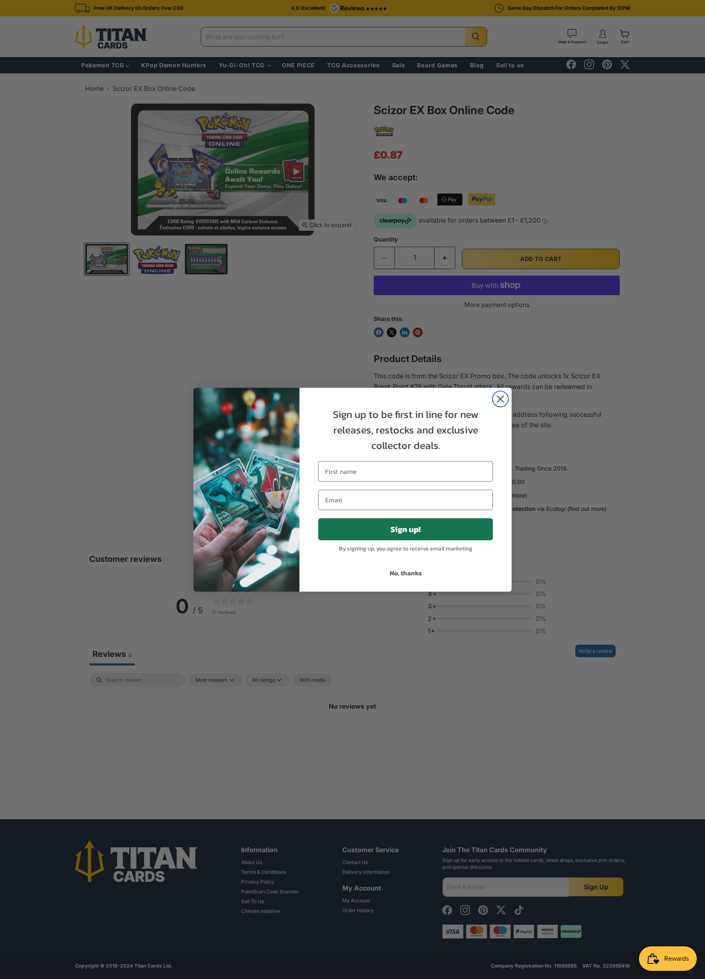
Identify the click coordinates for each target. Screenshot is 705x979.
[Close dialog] (500, 399)
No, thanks (406, 573)
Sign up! (405, 529)
